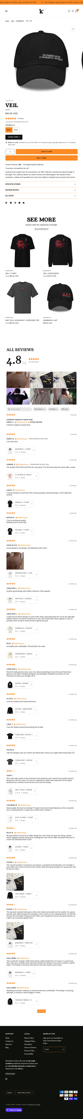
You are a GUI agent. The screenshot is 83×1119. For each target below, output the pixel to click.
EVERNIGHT (20, 21)
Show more (41, 1011)
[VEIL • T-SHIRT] (22, 250)
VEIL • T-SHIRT (10, 273)
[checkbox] (65, 409)
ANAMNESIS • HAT (50, 320)
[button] (18, 380)
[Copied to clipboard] (24, 202)
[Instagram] (7, 1079)
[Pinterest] (15, 202)
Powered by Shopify (34, 1104)
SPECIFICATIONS (12, 184)
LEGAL (27, 1034)
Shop (12, 21)
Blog (7, 1047)
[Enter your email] (63, 1049)
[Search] (73, 11)
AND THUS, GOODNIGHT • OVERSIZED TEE (22, 320)
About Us (8, 1044)
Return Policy (29, 1038)
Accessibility (28, 1054)
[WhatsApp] (20, 202)
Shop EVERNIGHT (41, 229)
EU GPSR (9, 196)
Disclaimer (28, 1044)
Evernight (9, 100)
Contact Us (9, 1041)
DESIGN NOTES (12, 190)
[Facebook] (6, 202)
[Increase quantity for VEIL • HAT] (13, 151)
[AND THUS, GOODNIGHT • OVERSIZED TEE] (22, 297)
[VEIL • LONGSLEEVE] (60, 250)
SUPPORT (9, 1034)
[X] (11, 202)
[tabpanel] (41, 711)
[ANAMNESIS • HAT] (60, 297)
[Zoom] (73, 29)
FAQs (7, 1038)
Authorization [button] (10, 1073)
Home (7, 21)
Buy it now (41, 158)
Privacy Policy (29, 1051)
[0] (76, 11)
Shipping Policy (29, 1041)
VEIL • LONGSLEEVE (51, 273)
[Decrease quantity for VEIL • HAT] (7, 151)
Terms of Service (30, 1047)
